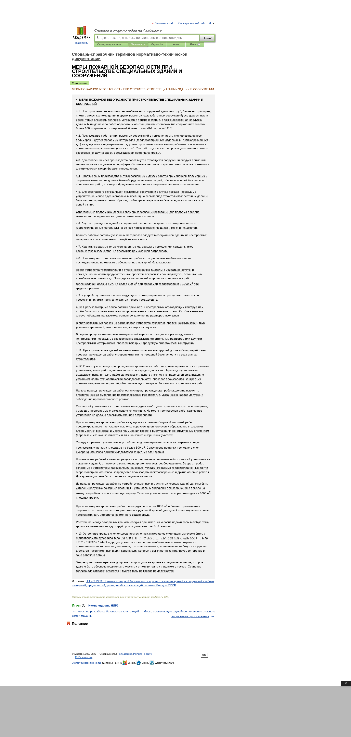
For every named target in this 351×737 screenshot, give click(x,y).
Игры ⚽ (195, 44)
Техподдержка (124, 654)
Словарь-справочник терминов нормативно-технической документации (111, 44)
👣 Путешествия (83, 657)
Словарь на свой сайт (191, 23)
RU (210, 23)
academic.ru (81, 42)
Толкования (138, 44)
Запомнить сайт (164, 23)
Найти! (207, 38)
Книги (176, 44)
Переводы (157, 44)
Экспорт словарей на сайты (86, 663)
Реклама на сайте (142, 654)
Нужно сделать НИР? (103, 605)
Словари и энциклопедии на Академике (128, 30)
